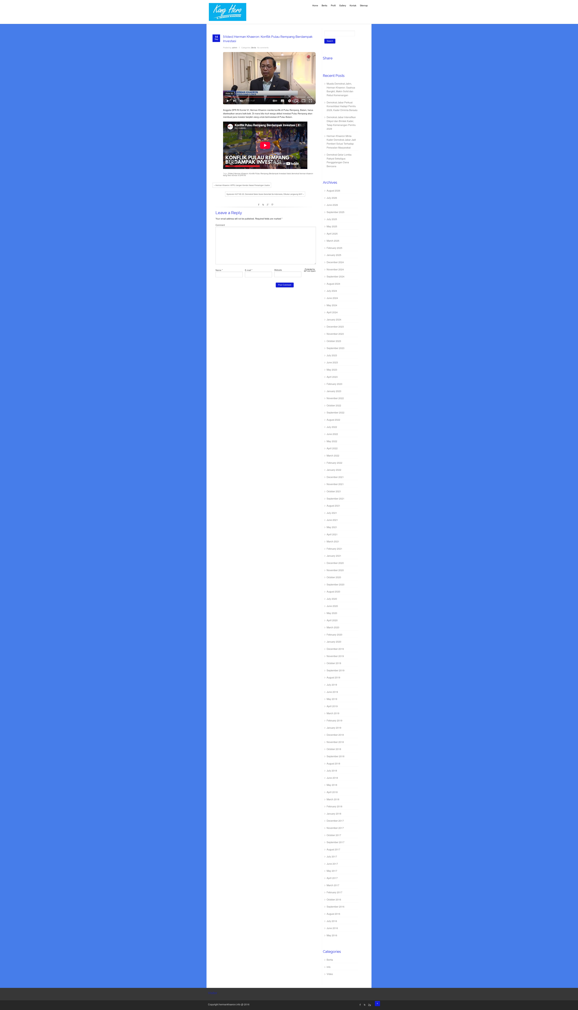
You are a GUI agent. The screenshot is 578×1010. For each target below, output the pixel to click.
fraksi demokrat (293, 173)
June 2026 (332, 205)
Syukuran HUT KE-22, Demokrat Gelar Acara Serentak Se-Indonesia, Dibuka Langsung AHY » (265, 194)
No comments (263, 47)
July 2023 (332, 355)
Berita (324, 5)
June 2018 (332, 778)
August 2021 (333, 505)
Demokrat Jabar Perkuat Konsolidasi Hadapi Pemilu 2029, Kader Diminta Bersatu (342, 106)
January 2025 (334, 255)
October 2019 (334, 663)
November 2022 (335, 398)
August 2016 (333, 914)
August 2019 (333, 677)
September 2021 (335, 498)
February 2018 (334, 806)
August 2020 (333, 591)
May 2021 (332, 527)
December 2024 (335, 262)
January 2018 (334, 813)
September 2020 (335, 584)
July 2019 (332, 684)
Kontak (353, 5)
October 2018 (334, 749)
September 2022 (335, 412)
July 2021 (332, 513)
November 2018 (335, 742)
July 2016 (332, 921)
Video (330, 974)
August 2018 (333, 763)
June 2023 (332, 362)
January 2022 (334, 470)
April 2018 (332, 792)
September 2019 (335, 670)
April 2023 (332, 377)
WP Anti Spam (310, 271)
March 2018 (333, 799)
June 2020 (332, 606)
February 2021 (334, 548)
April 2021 (332, 534)
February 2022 (334, 462)
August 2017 (333, 849)
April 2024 (332, 312)
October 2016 (334, 899)
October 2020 (334, 577)
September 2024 (335, 276)
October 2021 (334, 491)
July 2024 (332, 290)
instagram (369, 1004)
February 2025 (334, 248)
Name (218, 270)
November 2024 (335, 269)
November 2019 (335, 656)
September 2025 (335, 212)
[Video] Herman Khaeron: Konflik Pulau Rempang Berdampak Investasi (257, 173)
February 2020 (334, 634)
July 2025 (332, 219)
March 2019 (333, 713)
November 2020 (335, 570)
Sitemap (364, 5)
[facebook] (360, 1004)
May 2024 (332, 305)
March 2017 (333, 885)
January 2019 (334, 727)
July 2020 (332, 598)
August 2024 (333, 283)
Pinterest (272, 204)
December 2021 (335, 477)
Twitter (263, 204)
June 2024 (332, 298)
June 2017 (332, 863)
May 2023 (332, 369)
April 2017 (332, 878)
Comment (220, 224)
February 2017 (334, 892)
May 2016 (332, 935)
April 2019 (332, 706)
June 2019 (332, 692)
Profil (333, 5)
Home (315, 5)
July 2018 (332, 770)
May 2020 (332, 613)
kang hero (227, 175)
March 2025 (333, 240)
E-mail (248, 270)
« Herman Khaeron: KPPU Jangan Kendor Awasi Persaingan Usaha (242, 185)
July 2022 (332, 427)
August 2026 (333, 190)
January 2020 (334, 641)
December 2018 (335, 734)
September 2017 (335, 842)
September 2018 (335, 756)
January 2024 (334, 319)
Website (278, 269)
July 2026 (332, 198)
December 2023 (335, 326)
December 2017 (335, 820)
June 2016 (332, 928)
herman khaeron (306, 173)
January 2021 (334, 555)
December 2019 (335, 649)
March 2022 (333, 455)
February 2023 (334, 384)
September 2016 (335, 906)
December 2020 (335, 563)
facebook (258, 204)
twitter (364, 1004)
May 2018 (332, 785)
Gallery (342, 5)
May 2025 (332, 226)
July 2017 (332, 856)
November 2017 (335, 828)
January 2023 (334, 391)
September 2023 (335, 348)
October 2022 (334, 405)
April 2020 (332, 620)
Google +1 (268, 204)
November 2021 (335, 484)
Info (329, 967)
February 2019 (334, 720)
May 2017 (332, 870)
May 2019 (332, 699)
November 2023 (335, 334)
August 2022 (333, 419)
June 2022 (332, 434)
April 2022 (332, 448)
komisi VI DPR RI (239, 175)
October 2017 (334, 835)
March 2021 (333, 541)
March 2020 (333, 627)
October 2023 (334, 341)
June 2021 (332, 520)
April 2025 (332, 233)
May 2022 (332, 441)
